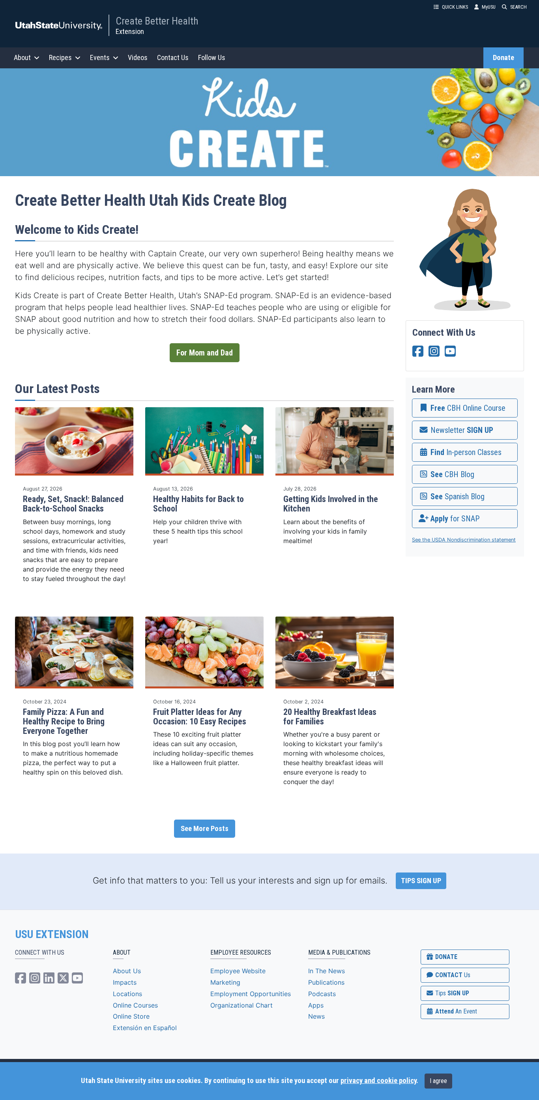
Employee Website (238, 971)
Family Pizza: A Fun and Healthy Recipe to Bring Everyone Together (64, 721)
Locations (127, 994)
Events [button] (100, 57)
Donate (503, 57)
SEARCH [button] (518, 7)
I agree (438, 1081)
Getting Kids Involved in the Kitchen (330, 503)
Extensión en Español (145, 1028)
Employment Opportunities (250, 994)
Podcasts (322, 994)
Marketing (225, 982)
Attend (455, 1011)
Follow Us (211, 57)
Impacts (125, 982)
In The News (326, 971)
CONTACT (452, 975)
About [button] (22, 57)
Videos (138, 57)
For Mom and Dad (204, 352)
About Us (127, 971)
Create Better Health (157, 21)
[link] (465, 408)
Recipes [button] (60, 57)
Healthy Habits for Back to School (198, 503)
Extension (130, 31)
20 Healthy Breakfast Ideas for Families (329, 716)
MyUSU (489, 7)
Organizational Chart (241, 1005)
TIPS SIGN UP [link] (421, 880)
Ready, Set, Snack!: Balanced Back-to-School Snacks (73, 503)
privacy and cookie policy (378, 1080)
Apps (316, 1005)
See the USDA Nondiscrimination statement (464, 540)
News (316, 1016)
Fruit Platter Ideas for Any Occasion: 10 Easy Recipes (199, 716)
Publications (326, 982)
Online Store (131, 1016)
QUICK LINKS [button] (455, 7)
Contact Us (173, 57)
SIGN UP (451, 993)
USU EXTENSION (52, 934)
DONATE (445, 957)
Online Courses (135, 1005)
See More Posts (204, 828)
